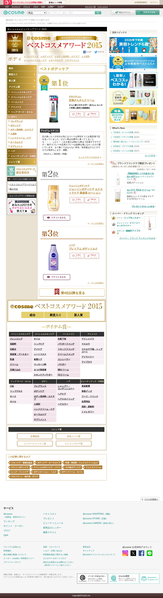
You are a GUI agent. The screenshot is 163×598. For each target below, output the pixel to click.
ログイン (154, 2)
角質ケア (38, 359)
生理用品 (86, 401)
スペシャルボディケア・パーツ (47, 467)
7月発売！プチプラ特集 (123, 137)
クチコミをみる (58, 217)
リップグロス (16, 391)
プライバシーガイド (12, 562)
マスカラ (86, 344)
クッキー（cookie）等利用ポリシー (19, 558)
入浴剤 (86, 56)
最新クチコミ (50, 532)
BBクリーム (63, 369)
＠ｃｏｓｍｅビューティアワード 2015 (27, 29)
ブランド (26, 6)
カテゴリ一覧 (90, 7)
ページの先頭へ (97, 164)
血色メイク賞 (73, 436)
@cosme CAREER (99, 523)
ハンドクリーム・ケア (36, 60)
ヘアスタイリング (66, 399)
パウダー (62, 364)
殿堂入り (13, 74)
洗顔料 (13, 344)
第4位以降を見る (73, 293)
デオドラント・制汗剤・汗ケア (24, 476)
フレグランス (32, 56)
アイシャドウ (88, 339)
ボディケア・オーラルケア (48, 463)
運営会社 (86, 547)
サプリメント (73, 60)
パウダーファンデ (66, 344)
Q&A (43, 6)
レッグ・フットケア (19, 472)
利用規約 (7, 551)
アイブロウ (87, 362)
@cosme (15, 515)
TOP (7, 6)
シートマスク (40, 354)
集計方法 (14, 189)
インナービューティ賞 (35, 443)
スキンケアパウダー (43, 375)
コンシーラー (64, 359)
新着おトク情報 (55, 2)
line (149, 553)
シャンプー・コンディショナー (66, 387)
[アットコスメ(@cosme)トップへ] (14, 13)
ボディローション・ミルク (45, 472)
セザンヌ (120, 231)
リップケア (39, 344)
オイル (37, 339)
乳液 (12, 359)
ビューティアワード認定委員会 (22, 171)
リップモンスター (132, 218)
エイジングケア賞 (74, 443)
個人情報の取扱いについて (15, 554)
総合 (11, 68)
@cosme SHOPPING (97, 514)
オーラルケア (57, 60)
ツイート (101, 52)
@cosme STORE (95, 518)
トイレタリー (88, 411)
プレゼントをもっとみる (143, 206)
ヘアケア (62, 394)
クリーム (14, 364)
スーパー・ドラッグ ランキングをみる (137, 238)
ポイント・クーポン (14, 526)
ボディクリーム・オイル (72, 472)
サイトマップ (88, 551)
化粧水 (13, 349)
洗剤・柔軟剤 (88, 406)
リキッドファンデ (66, 349)
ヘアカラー (63, 404)
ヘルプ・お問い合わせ (52, 551)
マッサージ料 (40, 364)
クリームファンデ (66, 354)
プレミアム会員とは (12, 547)
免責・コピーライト (51, 547)
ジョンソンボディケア (86, 189)
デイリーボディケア (19, 467)
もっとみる (150, 155)
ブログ (35, 6)
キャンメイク (122, 223)
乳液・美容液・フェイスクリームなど (81, 463)
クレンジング (16, 339)
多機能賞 (34, 436)
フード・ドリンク (90, 396)
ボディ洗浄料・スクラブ (68, 56)
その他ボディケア (73, 467)
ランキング (16, 6)
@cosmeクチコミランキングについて (99, 554)
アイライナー (88, 357)
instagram (125, 553)
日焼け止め (15, 369)
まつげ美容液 (40, 369)
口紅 (12, 386)
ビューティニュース (53, 523)
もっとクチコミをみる (88, 157)
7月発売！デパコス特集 (123, 132)
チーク (13, 396)
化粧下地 (62, 339)
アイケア (38, 349)
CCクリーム (63, 375)
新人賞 (78, 315)
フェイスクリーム (93, 467)
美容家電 (86, 386)
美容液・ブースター (19, 354)
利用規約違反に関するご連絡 (55, 554)
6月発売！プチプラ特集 (123, 146)
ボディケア (47, 56)
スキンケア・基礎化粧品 (21, 463)
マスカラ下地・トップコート (92, 350)
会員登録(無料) (140, 2)
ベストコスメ (102, 7)
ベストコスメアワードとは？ (23, 184)
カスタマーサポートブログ (54, 558)
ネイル (13, 401)
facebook (141, 553)
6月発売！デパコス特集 (123, 151)
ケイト (120, 218)
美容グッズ (87, 391)
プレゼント (48, 518)
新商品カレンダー (52, 527)
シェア (89, 52)
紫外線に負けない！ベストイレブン (128, 142)
